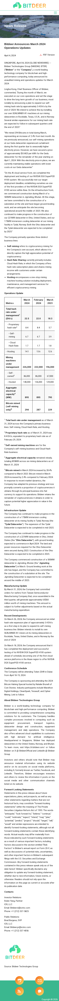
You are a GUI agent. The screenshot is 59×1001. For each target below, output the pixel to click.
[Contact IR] (39, 991)
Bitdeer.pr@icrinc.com (20, 927)
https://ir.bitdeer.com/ (35, 747)
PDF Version (49, 55)
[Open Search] (55, 13)
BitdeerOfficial (25, 750)
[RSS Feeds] (19, 991)
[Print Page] (19, 980)
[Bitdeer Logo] (29, 5)
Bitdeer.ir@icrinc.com (20, 908)
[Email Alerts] (39, 980)
